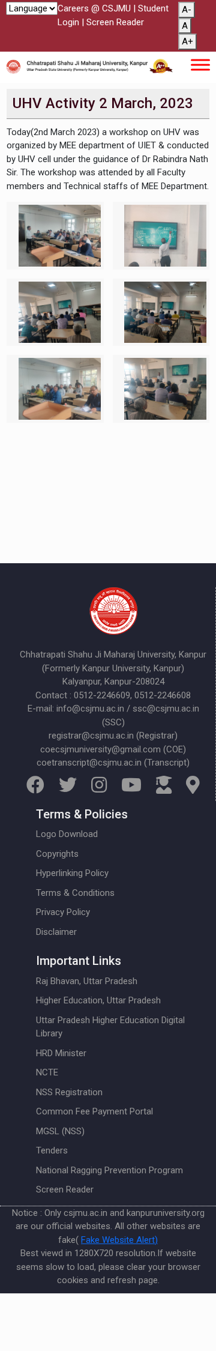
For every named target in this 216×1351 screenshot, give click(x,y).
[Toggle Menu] (200, 64)
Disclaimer (56, 931)
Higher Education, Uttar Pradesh (98, 1000)
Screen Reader (115, 22)
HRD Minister (61, 1053)
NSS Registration (69, 1092)
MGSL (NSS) (60, 1131)
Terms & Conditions (75, 892)
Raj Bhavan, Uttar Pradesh (86, 981)
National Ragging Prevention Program (109, 1170)
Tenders (52, 1150)
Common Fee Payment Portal (94, 1111)
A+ (187, 41)
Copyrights (57, 853)
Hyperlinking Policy (72, 873)
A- (186, 9)
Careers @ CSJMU (94, 8)
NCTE (47, 1072)
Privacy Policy (63, 912)
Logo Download (67, 834)
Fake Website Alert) (119, 1240)
